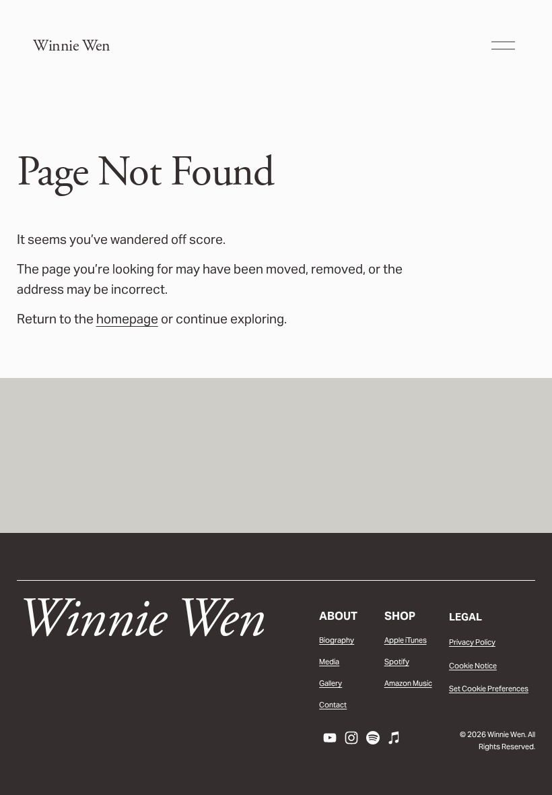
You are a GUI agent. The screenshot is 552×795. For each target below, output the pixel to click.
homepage (127, 319)
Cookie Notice (473, 665)
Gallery (330, 683)
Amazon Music (408, 683)
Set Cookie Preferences (488, 688)
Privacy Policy (472, 642)
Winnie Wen (71, 46)
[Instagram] (351, 737)
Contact (333, 704)
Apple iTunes (405, 640)
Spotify (396, 661)
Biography (336, 640)
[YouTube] (330, 737)
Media (329, 661)
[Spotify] (373, 737)
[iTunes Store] (394, 737)
